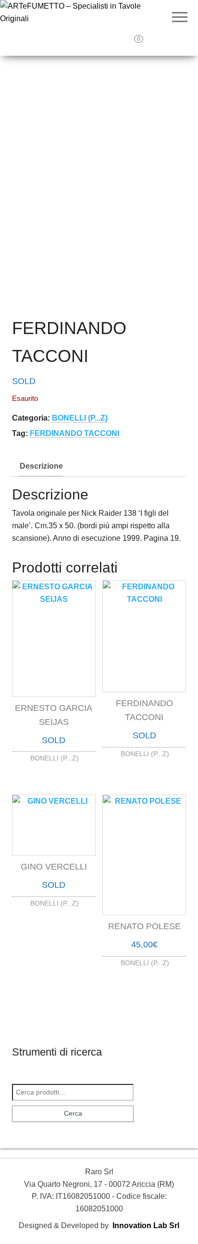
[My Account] (159, 42)
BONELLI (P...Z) (80, 418)
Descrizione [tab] (41, 466)
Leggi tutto (53, 756)
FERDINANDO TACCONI (74, 433)
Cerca (73, 1113)
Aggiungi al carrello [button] (144, 957)
